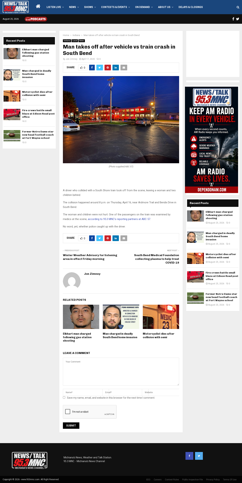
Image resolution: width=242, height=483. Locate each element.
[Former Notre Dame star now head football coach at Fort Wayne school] (12, 135)
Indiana (67, 41)
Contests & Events (114, 7)
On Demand (142, 7)
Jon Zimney (71, 59)
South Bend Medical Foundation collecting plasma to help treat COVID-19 (156, 258)
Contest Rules (172, 479)
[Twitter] (199, 456)
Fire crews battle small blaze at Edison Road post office (38, 113)
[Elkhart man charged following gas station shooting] (12, 53)
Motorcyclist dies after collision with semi (158, 335)
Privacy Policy (213, 479)
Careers (158, 479)
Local (74, 41)
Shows (88, 7)
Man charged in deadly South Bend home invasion (120, 335)
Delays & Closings (191, 7)
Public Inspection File (192, 479)
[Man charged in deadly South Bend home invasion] (12, 74)
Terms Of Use (230, 479)
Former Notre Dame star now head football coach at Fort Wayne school (38, 134)
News (72, 7)
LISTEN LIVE (54, 7)
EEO (148, 479)
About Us (164, 7)
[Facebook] (189, 456)
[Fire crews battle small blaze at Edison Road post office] (12, 114)
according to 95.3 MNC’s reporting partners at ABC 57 (119, 219)
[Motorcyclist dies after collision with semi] (12, 96)
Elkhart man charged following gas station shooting (77, 337)
